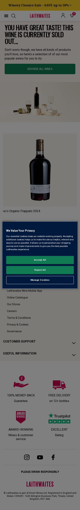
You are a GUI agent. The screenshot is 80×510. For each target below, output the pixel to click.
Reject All (40, 269)
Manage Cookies (40, 279)
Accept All (40, 259)
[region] (40, 255)
